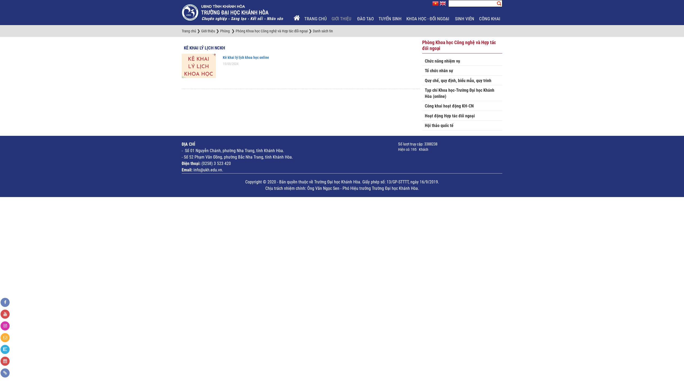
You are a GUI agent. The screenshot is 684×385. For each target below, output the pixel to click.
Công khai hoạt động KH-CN (449, 106)
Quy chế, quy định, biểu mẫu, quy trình (458, 80)
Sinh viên (464, 18)
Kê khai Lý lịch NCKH (204, 48)
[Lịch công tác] (5, 361)
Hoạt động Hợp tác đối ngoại (450, 115)
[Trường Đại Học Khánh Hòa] (233, 12)
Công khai (490, 18)
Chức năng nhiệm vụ (442, 61)
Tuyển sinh (390, 18)
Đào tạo (365, 18)
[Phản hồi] (5, 337)
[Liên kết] (5, 373)
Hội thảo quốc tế (439, 125)
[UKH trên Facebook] (5, 302)
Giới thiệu (342, 18)
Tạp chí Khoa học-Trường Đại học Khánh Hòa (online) (459, 93)
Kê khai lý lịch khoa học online (246, 57)
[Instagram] (5, 325)
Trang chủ (315, 18)
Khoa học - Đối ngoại (428, 18)
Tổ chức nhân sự (439, 70)
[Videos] (5, 314)
